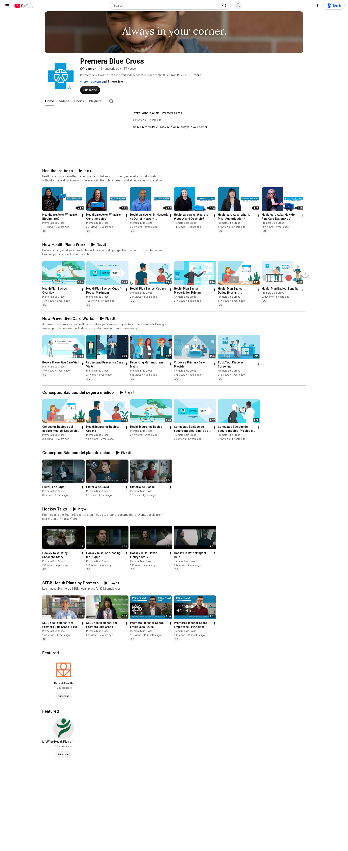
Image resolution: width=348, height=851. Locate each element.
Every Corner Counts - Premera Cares (157, 113)
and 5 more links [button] (113, 81)
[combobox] (165, 5)
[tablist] (174, 101)
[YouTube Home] (23, 5)
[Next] (305, 273)
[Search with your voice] (238, 6)
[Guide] (7, 5)
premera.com (92, 81)
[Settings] (317, 5)
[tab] (49, 101)
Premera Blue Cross (53, 223)
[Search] (224, 6)
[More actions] (83, 215)
